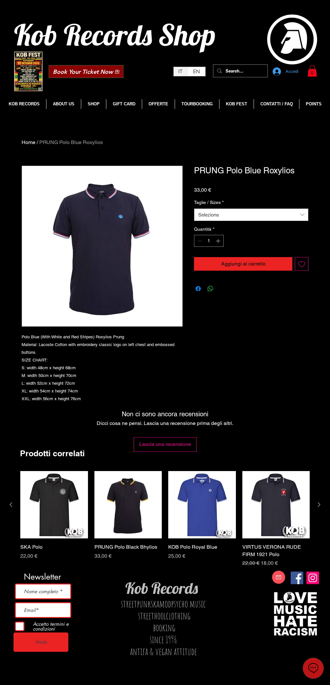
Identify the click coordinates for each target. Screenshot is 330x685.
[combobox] (251, 214)
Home (28, 142)
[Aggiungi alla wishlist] (301, 264)
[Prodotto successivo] (319, 504)
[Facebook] (297, 578)
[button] (312, 71)
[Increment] (219, 240)
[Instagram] (312, 578)
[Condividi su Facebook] (198, 289)
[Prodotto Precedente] (11, 504)
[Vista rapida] (54, 505)
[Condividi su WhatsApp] (210, 289)
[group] (165, 519)
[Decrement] (199, 240)
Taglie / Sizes (209, 202)
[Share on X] (223, 289)
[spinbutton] (209, 240)
